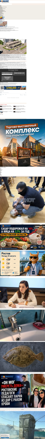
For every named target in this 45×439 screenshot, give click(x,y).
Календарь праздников (2, 20)
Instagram (7, 68)
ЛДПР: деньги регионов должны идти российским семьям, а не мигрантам (7, 308)
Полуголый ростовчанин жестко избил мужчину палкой (5, 408)
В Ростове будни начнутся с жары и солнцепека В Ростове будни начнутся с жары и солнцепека (8, 276)
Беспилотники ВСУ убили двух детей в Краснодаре (5, 277)
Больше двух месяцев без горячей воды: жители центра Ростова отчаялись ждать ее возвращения (9, 341)
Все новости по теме (2, 27)
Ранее (5, 94)
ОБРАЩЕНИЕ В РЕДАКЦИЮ (3, 11)
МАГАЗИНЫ (3, 19)
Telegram (22, 68)
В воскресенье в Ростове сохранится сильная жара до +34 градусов (16, 408)
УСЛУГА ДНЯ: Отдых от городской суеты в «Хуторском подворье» (6, 28)
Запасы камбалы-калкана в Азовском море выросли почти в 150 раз (6, 372)
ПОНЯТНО (5, 437)
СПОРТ (0, 14)
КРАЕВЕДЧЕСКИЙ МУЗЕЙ (2, 8)
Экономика (1, 38)
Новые (0, 94)
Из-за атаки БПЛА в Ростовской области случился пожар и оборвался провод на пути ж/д (30, 408)
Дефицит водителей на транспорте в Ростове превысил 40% (6, 84)
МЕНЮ (0, 5)
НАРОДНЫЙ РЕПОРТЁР (2, 10)
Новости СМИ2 (1, 114)
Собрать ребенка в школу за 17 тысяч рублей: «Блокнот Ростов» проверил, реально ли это (25, 341)
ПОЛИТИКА (1, 12)
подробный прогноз (2, 167)
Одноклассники (14, 68)
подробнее (5, 167)
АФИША (1, 6)
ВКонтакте (20, 68)
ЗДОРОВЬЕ (1, 7)
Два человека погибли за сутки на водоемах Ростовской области (18, 372)
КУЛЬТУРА (1, 9)
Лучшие (3, 94)
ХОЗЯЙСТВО (1, 15)
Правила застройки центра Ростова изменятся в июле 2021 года (6, 83)
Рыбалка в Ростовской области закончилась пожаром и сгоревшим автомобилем (30, 372)
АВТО (3, 18)
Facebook (17, 68)
